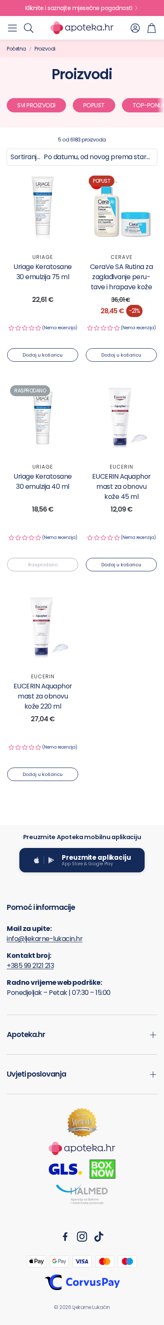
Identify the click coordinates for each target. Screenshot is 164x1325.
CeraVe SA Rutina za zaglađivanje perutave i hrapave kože (121, 277)
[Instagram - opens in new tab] (82, 1237)
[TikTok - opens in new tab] (99, 1237)
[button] (12, 28)
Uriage (42, 257)
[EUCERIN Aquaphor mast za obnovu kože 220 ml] (43, 628)
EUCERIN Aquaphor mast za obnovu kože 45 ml (121, 486)
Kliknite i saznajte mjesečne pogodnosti (78, 8)
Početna (16, 48)
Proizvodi (45, 48)
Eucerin (121, 466)
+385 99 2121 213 (30, 965)
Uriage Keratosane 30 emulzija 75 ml (42, 272)
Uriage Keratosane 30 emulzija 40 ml (42, 481)
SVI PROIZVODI (36, 105)
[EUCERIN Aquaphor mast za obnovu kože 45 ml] (121, 418)
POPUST (94, 105)
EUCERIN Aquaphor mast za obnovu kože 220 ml (42, 696)
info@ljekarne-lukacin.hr (44, 939)
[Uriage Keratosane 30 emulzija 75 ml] (43, 208)
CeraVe (121, 257)
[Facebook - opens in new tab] (65, 1237)
